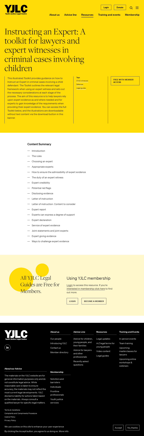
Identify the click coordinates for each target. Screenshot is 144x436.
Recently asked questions (80, 363)
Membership (132, 14)
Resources (87, 14)
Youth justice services (56, 401)
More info (63, 431)
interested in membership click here (86, 288)
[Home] (15, 10)
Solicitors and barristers (57, 381)
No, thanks (132, 427)
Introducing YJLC (58, 343)
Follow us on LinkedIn (7, 347)
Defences (79, 84)
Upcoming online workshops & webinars (127, 362)
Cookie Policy (9, 417)
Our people (55, 338)
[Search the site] (131, 7)
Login (106, 7)
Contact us (55, 347)
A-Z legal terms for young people (105, 345)
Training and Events (129, 331)
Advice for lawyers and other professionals (82, 353)
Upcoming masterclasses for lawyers (128, 351)
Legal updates (103, 338)
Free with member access (123, 80)
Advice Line (79, 331)
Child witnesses (82, 81)
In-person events (127, 338)
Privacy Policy (10, 420)
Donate (120, 7)
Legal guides (81, 88)
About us (54, 14)
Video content (103, 351)
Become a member (94, 301)
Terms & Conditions (12, 410)
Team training (126, 343)
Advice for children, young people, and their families (83, 342)
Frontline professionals (57, 393)
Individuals (55, 386)
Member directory (59, 352)
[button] (137, 7)
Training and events (109, 14)
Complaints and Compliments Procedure (20, 413)
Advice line (70, 14)
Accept (118, 427)
